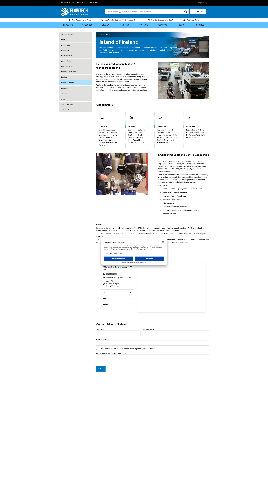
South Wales (66, 61)
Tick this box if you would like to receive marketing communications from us (127, 348)
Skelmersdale (66, 56)
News (181, 25)
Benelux (64, 88)
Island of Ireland (67, 83)
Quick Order (81, 3)
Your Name (101, 329)
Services (124, 25)
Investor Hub (93, 3)
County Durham (67, 34)
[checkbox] (97, 349)
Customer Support (68, 3)
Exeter (63, 40)
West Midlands (67, 66)
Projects (143, 25)
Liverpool (65, 50)
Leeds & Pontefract (68, 72)
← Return (65, 110)
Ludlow (64, 77)
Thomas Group (67, 104)
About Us (162, 25)
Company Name (149, 329)
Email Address (102, 339)
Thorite (64, 94)
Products (68, 25)
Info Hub (200, 25)
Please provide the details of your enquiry (112, 353)
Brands (105, 25)
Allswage (64, 99)
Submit (100, 369)
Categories (86, 25)
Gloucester (65, 45)
